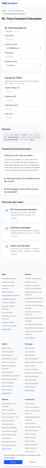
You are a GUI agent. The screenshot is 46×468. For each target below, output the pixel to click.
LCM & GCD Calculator (9, 326)
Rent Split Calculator (31, 376)
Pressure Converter (31, 444)
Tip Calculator (29, 352)
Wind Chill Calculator (9, 442)
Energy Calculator (8, 424)
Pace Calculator (7, 355)
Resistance (9, 53)
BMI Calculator (7, 348)
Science (5, 399)
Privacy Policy (9, 457)
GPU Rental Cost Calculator (34, 298)
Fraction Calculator (8, 282)
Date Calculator (30, 366)
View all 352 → (7, 329)
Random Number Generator (11, 295)
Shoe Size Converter (32, 430)
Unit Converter (30, 404)
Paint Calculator (30, 387)
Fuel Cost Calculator (31, 369)
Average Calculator (8, 322)
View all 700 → (7, 449)
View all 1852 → (30, 390)
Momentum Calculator (9, 428)
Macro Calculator (7, 386)
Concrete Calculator (31, 383)
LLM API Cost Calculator (33, 278)
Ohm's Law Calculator (9, 413)
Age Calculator (30, 348)
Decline (33, 462)
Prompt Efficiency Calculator (34, 328)
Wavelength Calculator (9, 435)
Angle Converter (30, 437)
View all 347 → (30, 451)
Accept (13, 462)
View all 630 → (7, 393)
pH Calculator (6, 438)
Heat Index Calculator (9, 445)
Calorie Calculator (8, 352)
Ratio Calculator (7, 312)
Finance (28, 274)
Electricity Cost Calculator (33, 373)
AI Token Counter (30, 282)
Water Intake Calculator (9, 379)
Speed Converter (30, 434)
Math (4, 274)
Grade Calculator (30, 380)
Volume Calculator (8, 292)
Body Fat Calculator (8, 362)
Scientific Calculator (8, 302)
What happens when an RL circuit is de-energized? (21, 190)
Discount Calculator (31, 359)
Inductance (9, 35)
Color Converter (30, 423)
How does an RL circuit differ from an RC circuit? (22, 179)
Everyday (28, 344)
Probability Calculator (9, 299)
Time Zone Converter (32, 407)
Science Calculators (16, 11)
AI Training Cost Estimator (33, 302)
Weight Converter (30, 448)
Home (4, 11)
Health (4, 344)
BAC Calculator (7, 390)
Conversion (29, 399)
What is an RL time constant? (19, 155)
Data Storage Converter (33, 427)
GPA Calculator (30, 355)
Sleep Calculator (7, 372)
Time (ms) (9, 114)
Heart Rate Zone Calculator (11, 376)
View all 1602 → (30, 338)
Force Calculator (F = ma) (10, 417)
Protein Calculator (8, 383)
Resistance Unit (11, 61)
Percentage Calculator (9, 278)
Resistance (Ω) (10, 96)
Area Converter (30, 441)
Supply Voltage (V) (12, 88)
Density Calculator (8, 420)
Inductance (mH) (11, 105)
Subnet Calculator (8, 410)
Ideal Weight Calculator (9, 359)
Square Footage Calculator (34, 362)
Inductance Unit (11, 44)
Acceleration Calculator (9, 431)
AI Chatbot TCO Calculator (33, 324)
